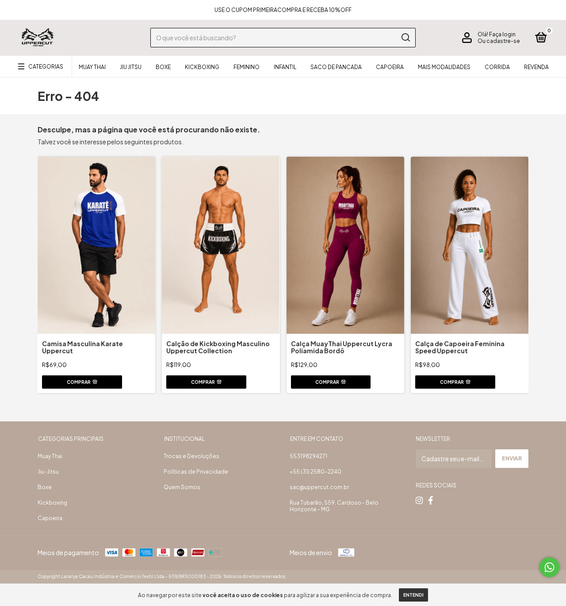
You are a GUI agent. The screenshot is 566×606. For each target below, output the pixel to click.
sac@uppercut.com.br (319, 487)
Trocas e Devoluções (191, 456)
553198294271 (308, 456)
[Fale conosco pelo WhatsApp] (549, 567)
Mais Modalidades (444, 67)
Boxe (163, 67)
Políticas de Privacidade (196, 471)
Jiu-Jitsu (48, 471)
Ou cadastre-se (499, 41)
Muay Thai (92, 67)
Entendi (413, 595)
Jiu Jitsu (131, 67)
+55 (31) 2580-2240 (315, 471)
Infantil (285, 67)
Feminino (246, 67)
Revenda (536, 67)
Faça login (502, 34)
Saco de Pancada (336, 67)
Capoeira (390, 67)
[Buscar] (405, 38)
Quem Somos (182, 487)
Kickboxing (202, 67)
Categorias (45, 66)
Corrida (497, 67)
